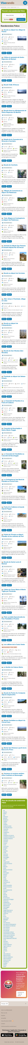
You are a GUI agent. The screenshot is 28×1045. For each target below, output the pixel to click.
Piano (4, 893)
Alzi (4, 815)
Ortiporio (5, 880)
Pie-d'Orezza (6, 897)
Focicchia (5, 854)
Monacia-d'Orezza (7, 869)
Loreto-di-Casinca (7, 863)
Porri (4, 915)
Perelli (4, 888)
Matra (4, 865)
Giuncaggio (6, 857)
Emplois (3, 1015)
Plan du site (4, 1013)
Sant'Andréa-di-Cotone (9, 933)
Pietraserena (6, 905)
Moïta (4, 868)
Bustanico (5, 819)
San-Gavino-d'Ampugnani (9, 924)
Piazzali (5, 894)
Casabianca (6, 832)
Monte (4, 871)
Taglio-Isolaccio (7, 946)
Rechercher (21, 19)
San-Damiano (6, 922)
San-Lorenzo (6, 929)
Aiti (4, 810)
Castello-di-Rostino (8, 838)
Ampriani (5, 816)
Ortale (4, 879)
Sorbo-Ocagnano (7, 944)
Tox (4, 952)
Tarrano (5, 950)
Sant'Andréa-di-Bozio (8, 932)
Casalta (5, 833)
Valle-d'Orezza (6, 955)
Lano (4, 860)
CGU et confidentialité (6, 1010)
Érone (4, 849)
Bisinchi (5, 818)
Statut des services (9, 1042)
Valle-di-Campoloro (8, 957)
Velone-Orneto (7, 960)
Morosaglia (6, 872)
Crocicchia (5, 846)
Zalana (5, 964)
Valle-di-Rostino (7, 958)
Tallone (5, 949)
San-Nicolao (6, 930)
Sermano (5, 941)
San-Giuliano (6, 927)
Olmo (4, 877)
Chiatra (5, 843)
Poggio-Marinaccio (8, 910)
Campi (4, 823)
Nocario (5, 874)
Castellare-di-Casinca (8, 835)
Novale (5, 876)
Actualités (3, 1018)
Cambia (5, 821)
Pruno (4, 916)
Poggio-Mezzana (7, 911)
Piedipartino (6, 902)
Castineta (5, 840)
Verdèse (5, 963)
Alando (5, 812)
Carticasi (5, 830)
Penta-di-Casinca (7, 886)
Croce (4, 844)
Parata (4, 883)
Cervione (5, 841)
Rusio (4, 921)
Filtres (9, 19)
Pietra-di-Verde (7, 904)
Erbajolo (5, 848)
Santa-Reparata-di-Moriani (10, 938)
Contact (3, 1023)
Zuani (4, 966)
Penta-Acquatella (7, 885)
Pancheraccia (6, 882)
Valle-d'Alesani (7, 954)
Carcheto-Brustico (7, 827)
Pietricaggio (6, 907)
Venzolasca (6, 961)
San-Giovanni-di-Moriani (9, 925)
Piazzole (5, 896)
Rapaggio (5, 919)
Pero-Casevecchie (7, 890)
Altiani (4, 813)
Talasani (5, 947)
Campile (5, 824)
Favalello (5, 851)
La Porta (5, 858)
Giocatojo (5, 855)
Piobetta (5, 908)
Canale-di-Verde (7, 826)
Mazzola (5, 866)
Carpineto (5, 829)
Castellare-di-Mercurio (9, 837)
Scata (4, 939)
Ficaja (4, 852)
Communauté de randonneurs (8, 1026)
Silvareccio (6, 943)
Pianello (5, 891)
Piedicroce (5, 901)
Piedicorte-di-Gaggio (8, 899)
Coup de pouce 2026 (6, 1021)
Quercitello (6, 918)
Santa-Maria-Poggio (8, 936)
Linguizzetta (6, 862)
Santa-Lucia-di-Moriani (9, 935)
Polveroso (5, 913)
